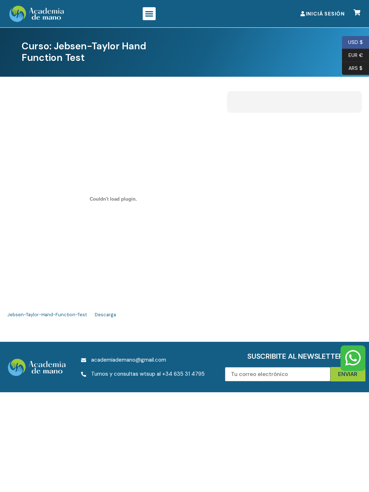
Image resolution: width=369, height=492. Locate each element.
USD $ (352, 41)
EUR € (352, 54)
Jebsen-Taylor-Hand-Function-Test (47, 315)
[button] (149, 13)
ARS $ (352, 67)
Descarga (105, 315)
